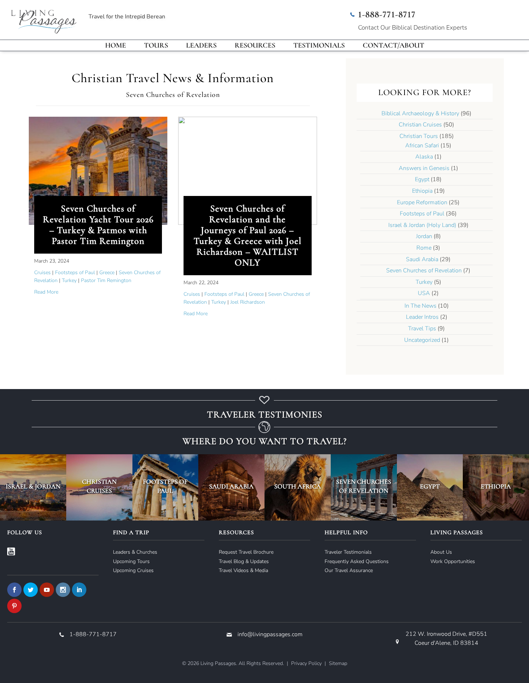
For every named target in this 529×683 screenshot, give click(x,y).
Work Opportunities (452, 561)
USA (424, 293)
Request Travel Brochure (246, 552)
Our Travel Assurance (349, 570)
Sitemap (338, 663)
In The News (420, 306)
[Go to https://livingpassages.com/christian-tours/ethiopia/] (496, 487)
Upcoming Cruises (133, 570)
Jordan (424, 236)
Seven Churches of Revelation (424, 270)
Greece (106, 272)
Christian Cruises (420, 125)
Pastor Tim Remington (106, 280)
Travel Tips (422, 328)
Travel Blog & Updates (244, 561)
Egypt (422, 179)
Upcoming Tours (131, 561)
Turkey (69, 280)
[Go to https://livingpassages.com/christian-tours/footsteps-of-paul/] (165, 487)
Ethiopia (422, 191)
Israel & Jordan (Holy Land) (422, 225)
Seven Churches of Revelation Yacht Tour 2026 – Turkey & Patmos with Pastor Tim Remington (98, 224)
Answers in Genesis (424, 168)
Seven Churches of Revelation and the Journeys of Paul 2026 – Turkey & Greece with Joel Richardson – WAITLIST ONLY (248, 235)
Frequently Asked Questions (357, 561)
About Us (441, 552)
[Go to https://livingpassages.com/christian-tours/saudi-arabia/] (231, 487)
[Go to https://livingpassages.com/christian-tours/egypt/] (430, 487)
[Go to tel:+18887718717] (433, 21)
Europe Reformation (422, 202)
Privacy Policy (306, 663)
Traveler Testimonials (348, 552)
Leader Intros (422, 317)
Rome (423, 248)
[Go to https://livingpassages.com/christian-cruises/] (99, 487)
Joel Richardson (247, 302)
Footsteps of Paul (75, 272)
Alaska (424, 157)
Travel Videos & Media (243, 570)
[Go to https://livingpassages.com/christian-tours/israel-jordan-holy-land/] (33, 487)
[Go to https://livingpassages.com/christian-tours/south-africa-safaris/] (297, 487)
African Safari (422, 145)
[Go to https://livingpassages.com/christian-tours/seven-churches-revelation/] (364, 487)
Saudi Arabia (422, 259)
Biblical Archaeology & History (420, 113)
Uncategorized (422, 340)
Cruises (42, 272)
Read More (46, 291)
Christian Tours (418, 136)
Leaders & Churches (135, 552)
